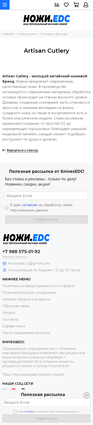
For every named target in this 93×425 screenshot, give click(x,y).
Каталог (9, 313)
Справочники (13, 326)
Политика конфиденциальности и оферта (38, 286)
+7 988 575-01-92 (21, 251)
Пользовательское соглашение (29, 292)
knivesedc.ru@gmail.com (29, 263)
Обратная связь (15, 306)
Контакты (10, 319)
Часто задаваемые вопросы (26, 333)
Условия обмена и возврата (26, 299)
